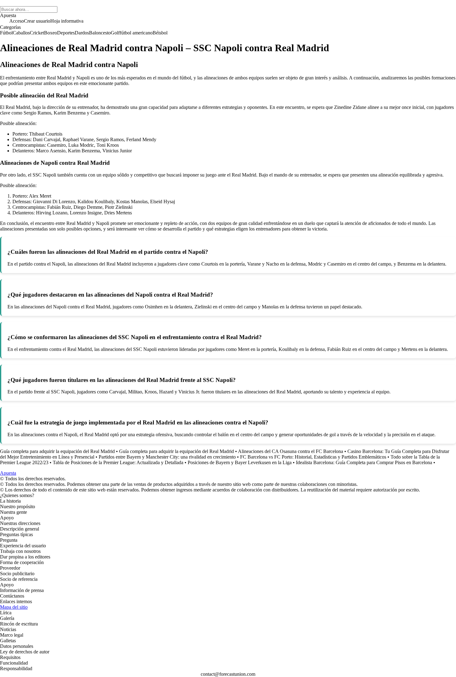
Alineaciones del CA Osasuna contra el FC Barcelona (290, 451)
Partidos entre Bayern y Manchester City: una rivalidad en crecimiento (167, 457)
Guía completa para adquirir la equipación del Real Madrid (57, 451)
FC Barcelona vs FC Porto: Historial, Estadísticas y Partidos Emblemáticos (313, 457)
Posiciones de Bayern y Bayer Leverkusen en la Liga (240, 462)
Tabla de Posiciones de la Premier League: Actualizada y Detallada (118, 462)
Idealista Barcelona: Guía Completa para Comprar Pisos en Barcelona (364, 462)
